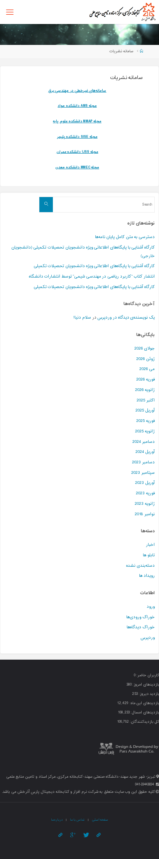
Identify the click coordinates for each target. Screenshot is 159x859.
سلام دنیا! (82, 317)
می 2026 (147, 369)
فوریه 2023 (145, 493)
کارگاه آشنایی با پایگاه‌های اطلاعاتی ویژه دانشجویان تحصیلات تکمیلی (94, 266)
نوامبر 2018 (145, 514)
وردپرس (147, 637)
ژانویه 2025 (145, 431)
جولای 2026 (144, 348)
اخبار (150, 545)
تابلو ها (149, 555)
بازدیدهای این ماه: (144, 703)
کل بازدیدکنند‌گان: (144, 722)
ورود (151, 607)
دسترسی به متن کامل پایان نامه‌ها (125, 237)
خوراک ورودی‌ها (140, 617)
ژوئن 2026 (145, 359)
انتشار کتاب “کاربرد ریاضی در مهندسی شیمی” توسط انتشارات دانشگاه (92, 276)
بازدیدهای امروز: (145, 685)
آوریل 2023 (145, 483)
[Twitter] (86, 835)
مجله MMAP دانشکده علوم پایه (77, 121)
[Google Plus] (72, 835)
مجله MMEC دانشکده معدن (77, 167)
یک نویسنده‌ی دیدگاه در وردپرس (126, 317)
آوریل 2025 (145, 410)
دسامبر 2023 (143, 462)
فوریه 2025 (145, 421)
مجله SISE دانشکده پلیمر (77, 137)
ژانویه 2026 (145, 390)
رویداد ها (147, 576)
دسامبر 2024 (143, 442)
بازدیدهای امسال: (144, 713)
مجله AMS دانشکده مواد (77, 106)
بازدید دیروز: (148, 694)
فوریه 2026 (145, 379)
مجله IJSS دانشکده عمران (77, 152)
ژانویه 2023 (145, 504)
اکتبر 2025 (146, 400)
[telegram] (98, 835)
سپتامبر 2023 (143, 473)
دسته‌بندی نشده (140, 565)
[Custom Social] (60, 835)
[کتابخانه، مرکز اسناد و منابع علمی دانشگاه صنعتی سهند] (122, 12)
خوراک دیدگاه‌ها (141, 627)
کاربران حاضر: (147, 675)
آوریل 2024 (145, 452)
